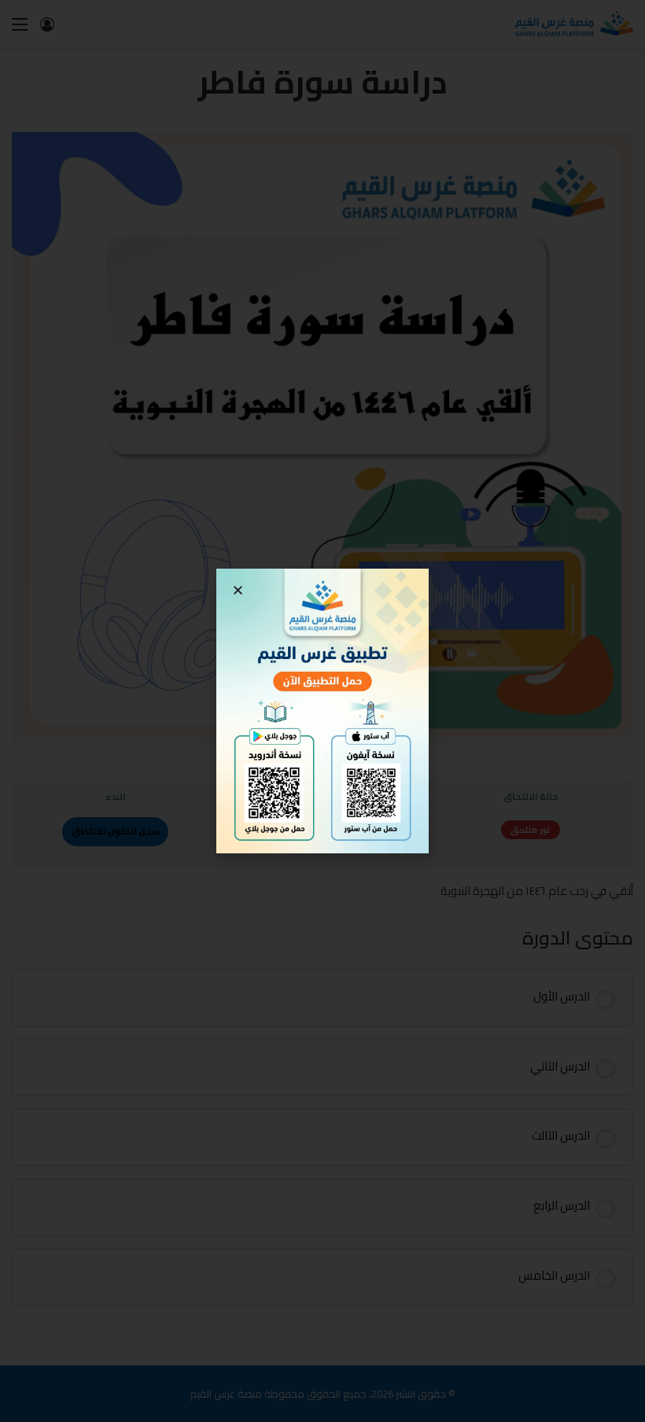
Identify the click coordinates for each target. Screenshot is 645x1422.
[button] (238, 590)
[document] (322, 711)
